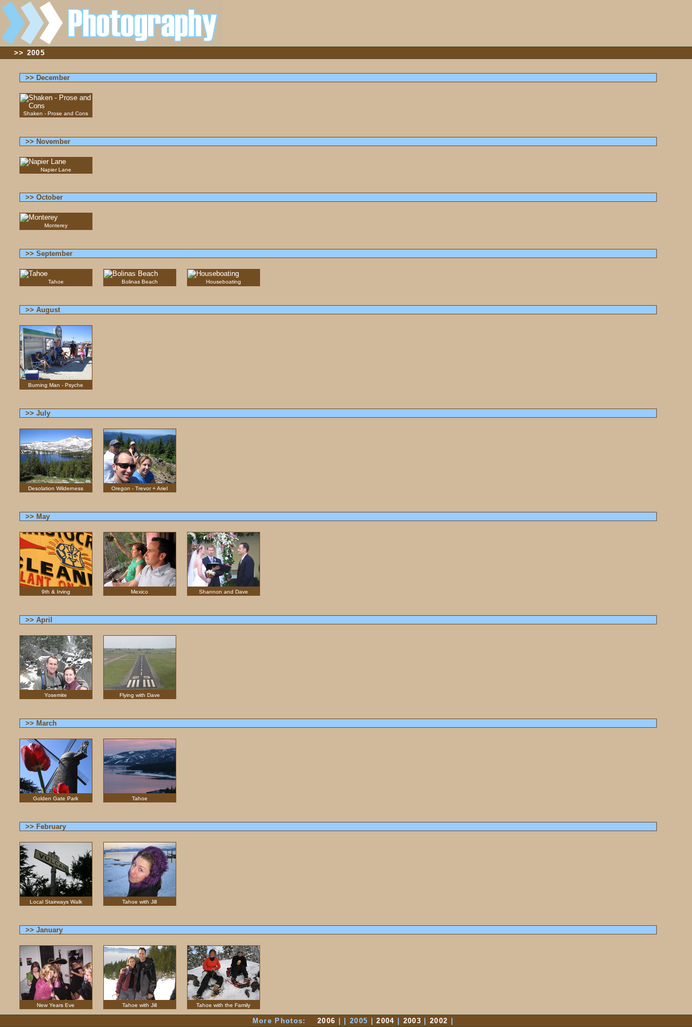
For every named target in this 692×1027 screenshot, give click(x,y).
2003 (412, 1021)
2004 (385, 1021)
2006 (326, 1021)
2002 (439, 1021)
